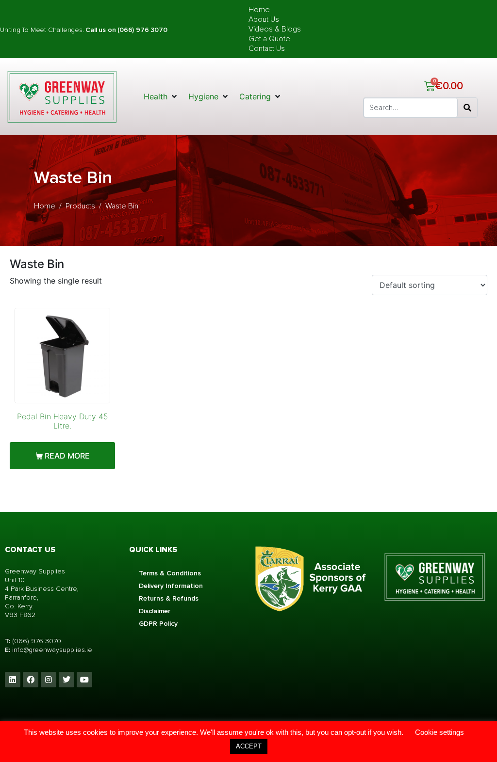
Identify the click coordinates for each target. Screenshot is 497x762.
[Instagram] (48, 679)
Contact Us (266, 48)
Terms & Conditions (170, 573)
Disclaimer (154, 611)
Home (259, 10)
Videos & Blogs (274, 29)
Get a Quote (269, 39)
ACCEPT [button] (249, 746)
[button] (161, 96)
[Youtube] (84, 679)
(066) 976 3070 (36, 641)
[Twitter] (66, 679)
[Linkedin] (12, 679)
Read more (67, 455)
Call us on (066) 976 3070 (126, 30)
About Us (263, 19)
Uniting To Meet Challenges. (42, 30)
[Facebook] (30, 679)
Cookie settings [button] (439, 732)
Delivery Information (171, 586)
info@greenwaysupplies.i (50, 650)
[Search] (467, 107)
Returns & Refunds (169, 598)
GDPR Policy (158, 623)
